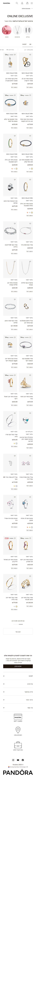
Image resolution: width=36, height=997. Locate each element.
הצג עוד (18, 632)
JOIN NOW (18, 666)
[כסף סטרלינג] (30, 169)
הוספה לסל (29, 87)
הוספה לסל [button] (14, 87)
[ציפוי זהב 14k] (32, 169)
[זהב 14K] (30, 527)
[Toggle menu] (32, 3)
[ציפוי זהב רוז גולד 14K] (12, 169)
